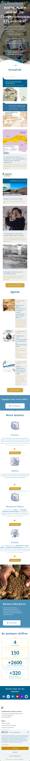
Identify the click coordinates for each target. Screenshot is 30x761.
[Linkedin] (12, 696)
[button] (28, 732)
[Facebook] (3, 696)
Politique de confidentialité (19, 759)
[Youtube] (17, 696)
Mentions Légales (6, 723)
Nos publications (16, 195)
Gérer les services (5, 744)
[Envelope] (26, 696)
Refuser (15, 752)
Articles (6, 153)
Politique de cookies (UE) (8, 727)
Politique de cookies (9, 759)
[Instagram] (22, 696)
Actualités (7, 195)
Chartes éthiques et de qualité (9, 725)
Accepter (15, 748)
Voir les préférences (15, 756)
